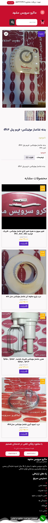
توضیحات (40, 157)
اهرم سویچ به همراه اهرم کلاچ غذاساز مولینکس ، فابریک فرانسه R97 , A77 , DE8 (23, 232)
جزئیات (23, 243)
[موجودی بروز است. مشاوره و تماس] (43, 518)
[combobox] (26, 22)
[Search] (12, 22)
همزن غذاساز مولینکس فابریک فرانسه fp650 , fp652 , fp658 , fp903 (23, 360)
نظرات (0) (29, 157)
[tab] (40, 157)
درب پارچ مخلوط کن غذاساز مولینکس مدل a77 (23, 296)
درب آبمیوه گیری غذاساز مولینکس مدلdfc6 (23, 424)
